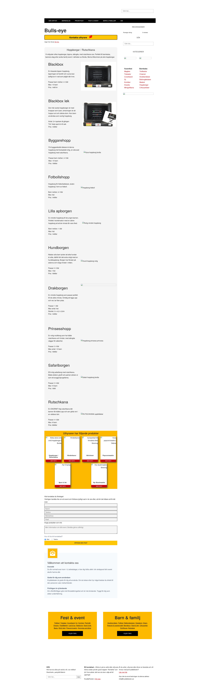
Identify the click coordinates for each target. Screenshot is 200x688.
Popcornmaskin (71, 628)
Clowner (142, 74)
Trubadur (127, 74)
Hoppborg (138, 623)
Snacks (127, 85)
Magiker (127, 71)
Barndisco (127, 625)
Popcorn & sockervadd (115, 625)
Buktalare (131, 628)
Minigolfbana (129, 87)
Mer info (54, 461)
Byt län (57, 42)
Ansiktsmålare (144, 77)
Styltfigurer (124, 628)
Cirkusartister (144, 87)
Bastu (56, 628)
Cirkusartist (144, 625)
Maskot (142, 82)
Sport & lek (87, 625)
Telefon (55, 539)
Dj (125, 79)
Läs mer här (123, 672)
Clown (145, 623)
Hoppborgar (143, 85)
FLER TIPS (72, 633)
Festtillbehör (64, 625)
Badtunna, (79, 625)
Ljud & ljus (72, 625)
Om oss (98, 679)
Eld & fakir (62, 628)
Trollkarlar (143, 71)
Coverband (128, 77)
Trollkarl (57, 623)
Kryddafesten (76, 11)
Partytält (87, 623)
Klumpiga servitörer (84, 628)
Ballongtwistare (145, 79)
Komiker (127, 82)
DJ (77, 623)
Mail (47, 539)
